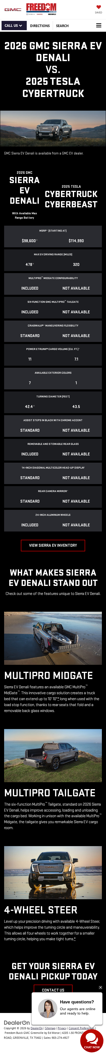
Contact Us (53, 990)
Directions (40, 25)
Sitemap (50, 1028)
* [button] (47, 230)
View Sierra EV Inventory (53, 545)
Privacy (62, 1028)
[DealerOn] (17, 1022)
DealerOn (37, 1028)
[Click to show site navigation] (98, 25)
